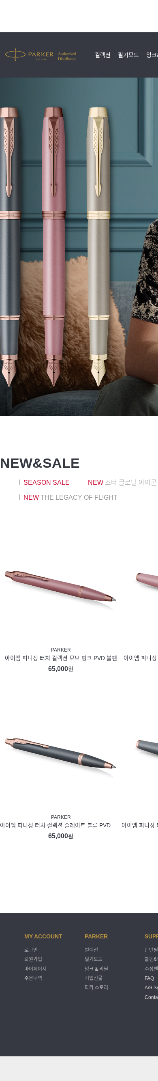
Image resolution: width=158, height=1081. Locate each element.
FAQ (149, 978)
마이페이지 (35, 969)
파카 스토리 (96, 988)
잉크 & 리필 (96, 969)
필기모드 (128, 55)
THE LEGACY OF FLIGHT (70, 497)
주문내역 (33, 978)
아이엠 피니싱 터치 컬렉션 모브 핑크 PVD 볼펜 (61, 658)
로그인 (31, 950)
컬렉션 (103, 55)
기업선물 (93, 978)
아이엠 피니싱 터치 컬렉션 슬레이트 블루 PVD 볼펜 (61, 825)
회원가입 (33, 960)
